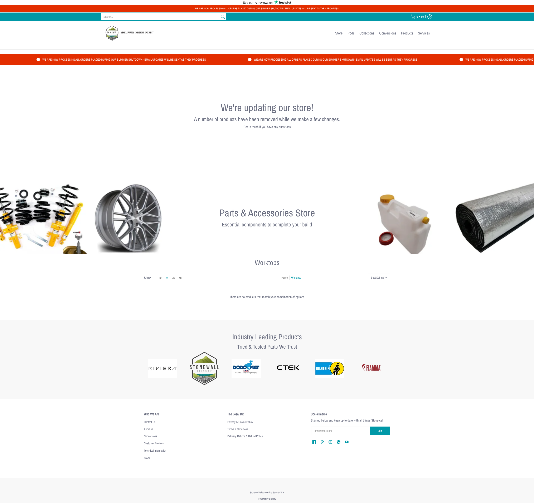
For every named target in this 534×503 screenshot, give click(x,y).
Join (380, 431)
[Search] (223, 16)
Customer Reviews (154, 443)
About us (148, 429)
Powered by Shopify (267, 498)
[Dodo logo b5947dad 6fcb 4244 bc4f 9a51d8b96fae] (246, 368)
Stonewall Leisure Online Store (263, 492)
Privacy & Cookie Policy (240, 422)
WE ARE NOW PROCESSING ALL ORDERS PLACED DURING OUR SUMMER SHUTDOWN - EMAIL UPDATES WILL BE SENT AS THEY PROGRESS (267, 8)
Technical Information (155, 450)
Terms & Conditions (237, 429)
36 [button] (173, 278)
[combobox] (160, 16)
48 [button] (180, 278)
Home (284, 277)
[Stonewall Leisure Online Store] (128, 33)
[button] (417, 17)
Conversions (150, 436)
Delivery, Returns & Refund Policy (245, 436)
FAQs (147, 458)
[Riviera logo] (162, 368)
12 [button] (160, 278)
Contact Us (149, 422)
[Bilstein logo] (329, 368)
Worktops (296, 277)
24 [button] (167, 278)
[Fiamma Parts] (371, 368)
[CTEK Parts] (288, 368)
